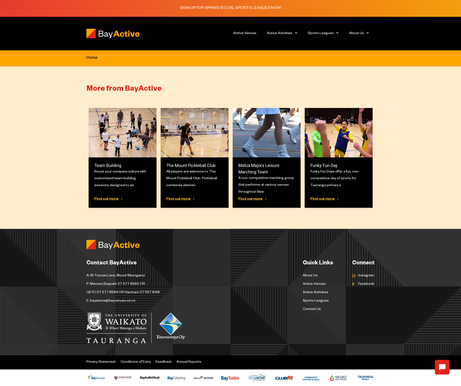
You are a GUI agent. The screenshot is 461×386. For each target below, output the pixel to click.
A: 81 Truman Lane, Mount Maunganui (115, 276)
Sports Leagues (321, 34)
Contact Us (312, 309)
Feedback (164, 362)
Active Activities (279, 34)
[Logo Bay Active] (151, 33)
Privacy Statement (101, 362)
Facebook (366, 284)
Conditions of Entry (136, 362)
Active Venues (244, 34)
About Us (356, 34)
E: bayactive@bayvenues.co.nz (110, 301)
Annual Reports (188, 362)
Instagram (366, 276)
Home (91, 58)
